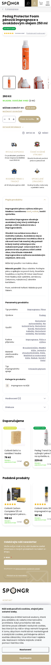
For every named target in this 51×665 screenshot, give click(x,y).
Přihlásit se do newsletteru (17, 576)
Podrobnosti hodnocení (35, 33)
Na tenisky (40, 333)
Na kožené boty (34, 324)
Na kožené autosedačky (37, 322)
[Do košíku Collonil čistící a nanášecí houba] (26, 463)
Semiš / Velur (42, 359)
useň (28, 211)
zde (4, 640)
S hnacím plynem (37, 369)
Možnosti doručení (12, 111)
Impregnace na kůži (20, 385)
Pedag (42, 315)
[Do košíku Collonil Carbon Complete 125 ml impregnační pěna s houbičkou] (26, 521)
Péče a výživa (42, 340)
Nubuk (34, 358)
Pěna (43, 309)
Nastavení (25, 649)
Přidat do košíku (27, 119)
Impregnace (33, 309)
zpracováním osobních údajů (27, 569)
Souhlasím (25, 658)
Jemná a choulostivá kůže (34, 351)
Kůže (42, 353)
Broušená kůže (30, 347)
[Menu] (47, 3)
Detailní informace (12, 127)
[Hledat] (28, 3)
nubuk (35, 211)
